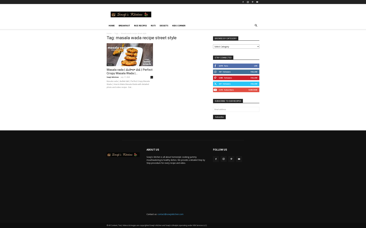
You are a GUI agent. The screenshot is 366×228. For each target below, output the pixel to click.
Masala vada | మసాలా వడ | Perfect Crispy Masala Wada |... (130, 71)
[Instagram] (248, 2)
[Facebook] (243, 2)
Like (255, 66)
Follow (254, 72)
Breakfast (124, 25)
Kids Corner (178, 25)
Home (112, 25)
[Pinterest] (252, 2)
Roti (153, 25)
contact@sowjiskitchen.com (170, 214)
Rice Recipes (140, 25)
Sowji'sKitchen (113, 77)
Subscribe (252, 90)
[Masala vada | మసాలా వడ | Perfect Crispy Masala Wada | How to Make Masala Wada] (130, 54)
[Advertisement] (176, 186)
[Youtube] (257, 2)
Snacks (110, 65)
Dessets (164, 25)
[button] (255, 25)
